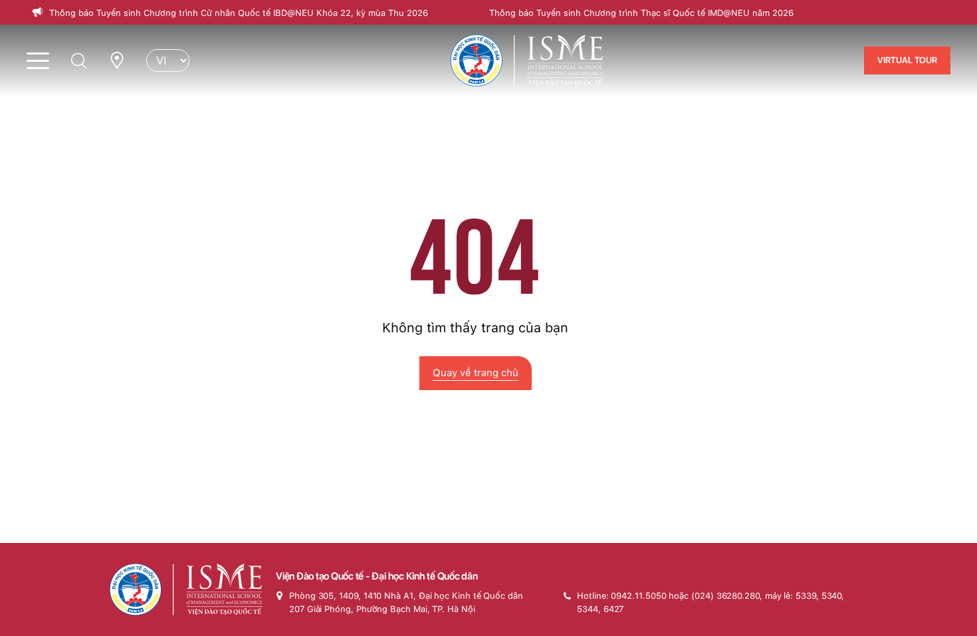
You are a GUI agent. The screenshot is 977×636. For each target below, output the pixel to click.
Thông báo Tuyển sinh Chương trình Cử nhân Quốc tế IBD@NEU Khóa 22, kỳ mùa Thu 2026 (238, 13)
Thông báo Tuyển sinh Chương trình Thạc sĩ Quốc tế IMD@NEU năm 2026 (641, 13)
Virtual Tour (907, 60)
